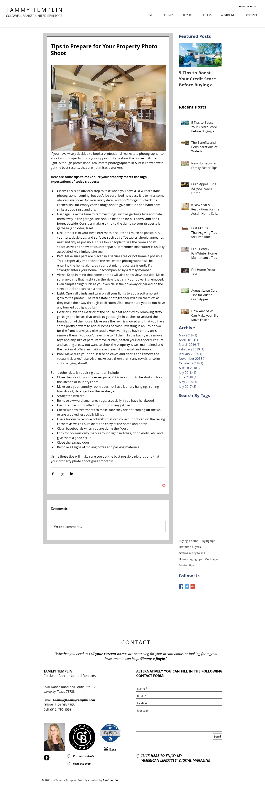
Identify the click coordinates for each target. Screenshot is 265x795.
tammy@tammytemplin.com (74, 700)
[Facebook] (46, 757)
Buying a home (188, 541)
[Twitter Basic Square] (187, 586)
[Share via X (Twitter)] (62, 474)
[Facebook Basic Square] (181, 586)
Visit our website (83, 756)
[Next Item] (215, 55)
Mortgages (211, 559)
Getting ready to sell (192, 553)
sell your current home (107, 653)
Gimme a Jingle (152, 658)
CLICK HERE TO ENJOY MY (161, 755)
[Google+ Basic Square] (193, 586)
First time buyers (190, 547)
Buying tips (208, 541)
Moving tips (186, 565)
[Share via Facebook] (53, 474)
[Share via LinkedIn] (72, 474)
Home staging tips (190, 559)
